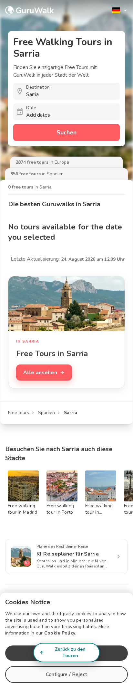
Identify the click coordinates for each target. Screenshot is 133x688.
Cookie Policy (59, 633)
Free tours (18, 413)
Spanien (46, 413)
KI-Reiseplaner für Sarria (67, 553)
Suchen (66, 132)
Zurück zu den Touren (70, 652)
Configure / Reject (66, 674)
